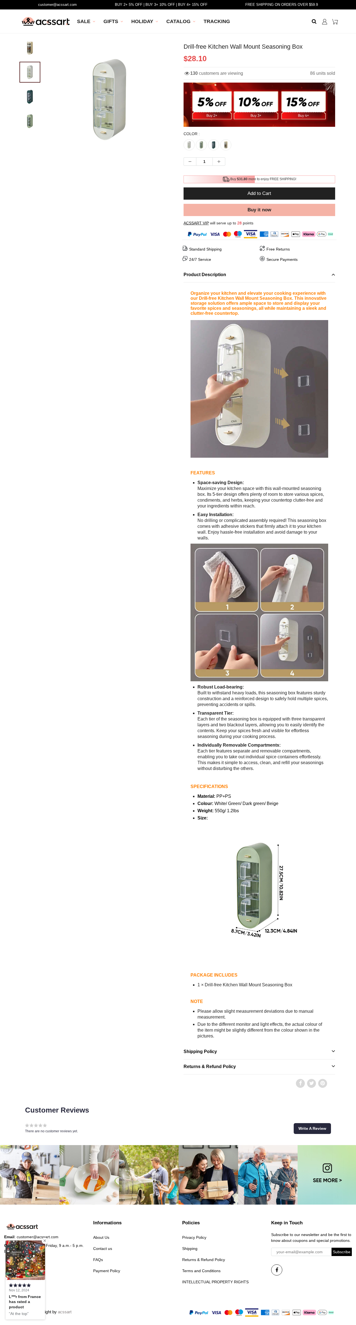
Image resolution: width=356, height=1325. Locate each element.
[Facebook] (276, 1270)
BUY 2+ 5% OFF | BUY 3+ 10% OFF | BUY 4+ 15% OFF (161, 5)
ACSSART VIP (196, 223)
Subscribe (341, 1252)
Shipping (189, 1248)
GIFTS (110, 21)
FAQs (98, 1259)
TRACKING (217, 21)
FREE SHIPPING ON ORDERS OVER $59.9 (281, 5)
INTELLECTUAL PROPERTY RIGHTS (215, 1282)
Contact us (102, 1248)
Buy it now (259, 209)
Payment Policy (106, 1271)
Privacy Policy (194, 1237)
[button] (312, 1128)
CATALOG (178, 21)
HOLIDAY (142, 21)
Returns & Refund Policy (203, 1259)
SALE (83, 21)
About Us (101, 1237)
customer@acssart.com (57, 5)
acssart (64, 1311)
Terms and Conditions (201, 1271)
